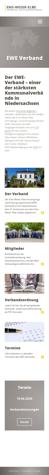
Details (24, 422)
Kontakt (37, 471)
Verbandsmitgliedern (26, 111)
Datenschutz (14, 471)
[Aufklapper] (40, 21)
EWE (35, 147)
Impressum (26, 471)
